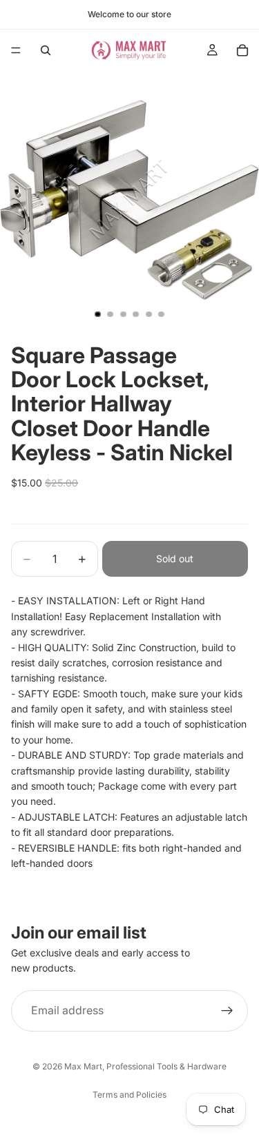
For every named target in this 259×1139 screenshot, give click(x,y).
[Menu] (16, 50)
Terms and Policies (129, 1094)
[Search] (45, 50)
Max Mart (83, 1066)
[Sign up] (227, 1010)
